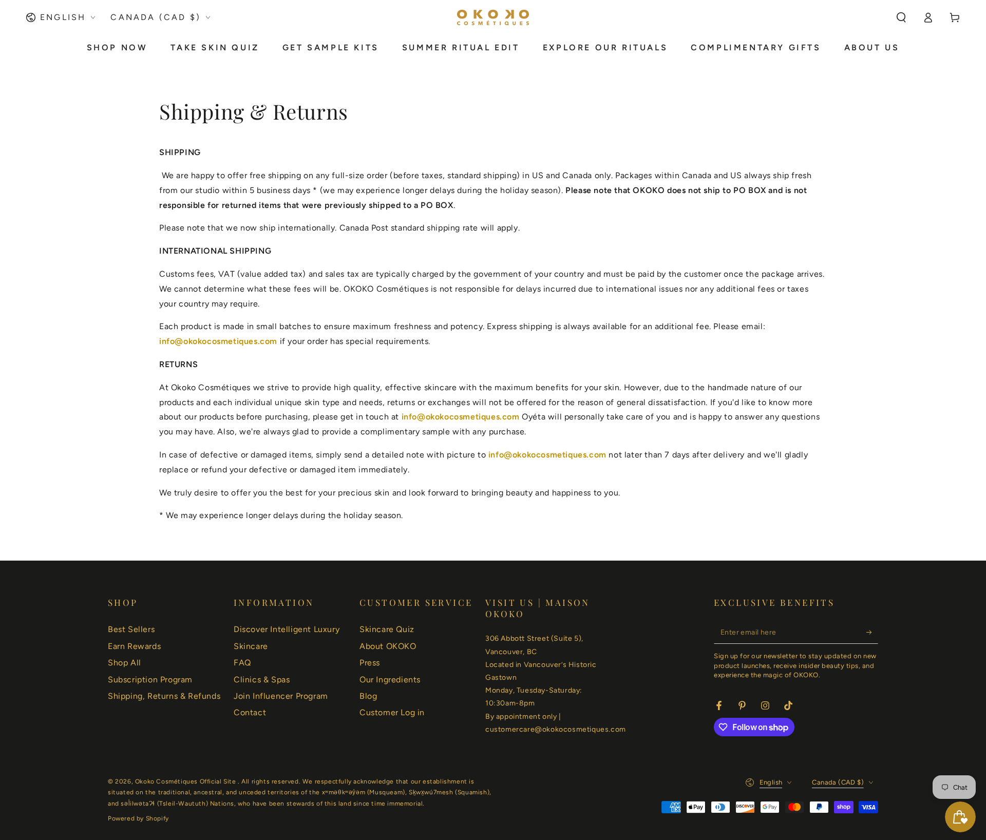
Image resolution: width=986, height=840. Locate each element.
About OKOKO (387, 646)
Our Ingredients (390, 679)
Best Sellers (131, 629)
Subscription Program (150, 679)
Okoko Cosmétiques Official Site (186, 781)
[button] (901, 17)
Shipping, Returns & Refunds (164, 696)
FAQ (242, 662)
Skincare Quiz (386, 629)
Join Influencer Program (281, 696)
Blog (368, 696)
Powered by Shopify (138, 818)
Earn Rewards (134, 646)
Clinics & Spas (262, 679)
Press (369, 662)
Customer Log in (392, 712)
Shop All (124, 662)
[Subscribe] (872, 632)
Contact (250, 712)
